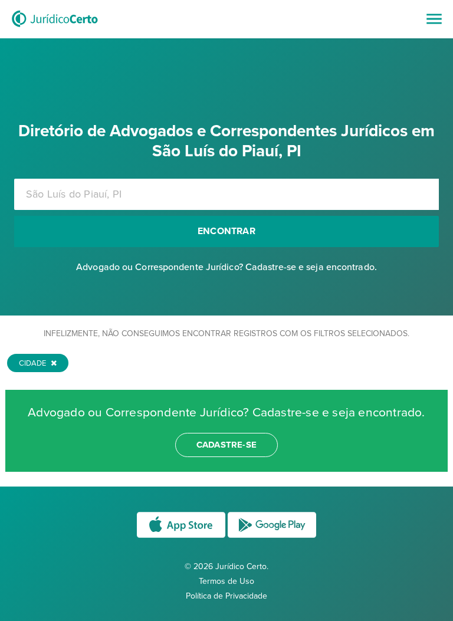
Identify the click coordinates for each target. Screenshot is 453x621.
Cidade (33, 363)
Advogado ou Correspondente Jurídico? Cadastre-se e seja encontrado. (226, 267)
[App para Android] (272, 537)
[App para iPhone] (182, 537)
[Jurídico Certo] (55, 28)
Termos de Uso (226, 581)
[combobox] (226, 194)
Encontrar (226, 231)
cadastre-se (226, 444)
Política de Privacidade (226, 596)
